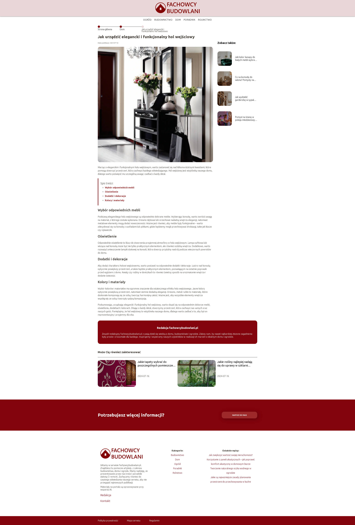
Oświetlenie (111, 191)
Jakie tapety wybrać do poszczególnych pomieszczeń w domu (156, 363)
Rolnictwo (205, 19)
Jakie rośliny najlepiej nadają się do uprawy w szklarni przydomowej (234, 363)
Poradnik (189, 19)
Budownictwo (163, 19)
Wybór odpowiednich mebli (119, 187)
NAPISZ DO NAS (239, 415)
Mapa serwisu (133, 520)
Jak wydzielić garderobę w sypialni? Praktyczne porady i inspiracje (246, 98)
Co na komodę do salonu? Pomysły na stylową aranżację (244, 78)
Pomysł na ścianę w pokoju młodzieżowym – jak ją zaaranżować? (246, 118)
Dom (178, 19)
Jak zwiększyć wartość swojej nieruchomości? (231, 455)
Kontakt (105, 501)
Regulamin (154, 520)
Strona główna (105, 29)
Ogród (147, 19)
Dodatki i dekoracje (115, 196)
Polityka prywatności (108, 520)
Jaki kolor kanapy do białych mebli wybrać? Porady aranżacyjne (246, 58)
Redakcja (105, 495)
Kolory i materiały (114, 200)
